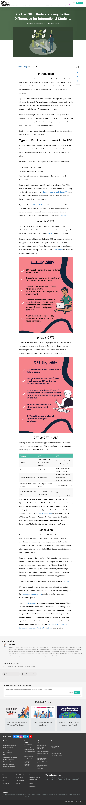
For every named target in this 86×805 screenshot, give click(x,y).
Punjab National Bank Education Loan (42, 759)
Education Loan (41, 743)
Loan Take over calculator (54, 750)
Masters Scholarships (8, 759)
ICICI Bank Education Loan (42, 766)
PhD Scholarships (7, 761)
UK (58, 624)
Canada (53, 624)
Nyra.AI (68, 5)
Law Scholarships (7, 752)
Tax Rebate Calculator (56, 753)
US (48, 624)
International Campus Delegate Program (34, 778)
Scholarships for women (9, 766)
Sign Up (71, 692)
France (50, 628)
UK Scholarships (28, 747)
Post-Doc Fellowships (8, 764)
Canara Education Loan (42, 753)
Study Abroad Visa (32, 23)
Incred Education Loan (42, 756)
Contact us (5, 789)
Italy (34, 628)
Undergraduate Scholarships (10, 757)
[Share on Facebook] (77, 76)
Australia (64, 624)
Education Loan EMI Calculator (55, 743)
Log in (73, 2)
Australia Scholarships (29, 751)
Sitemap (18, 783)
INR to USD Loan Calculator (55, 747)
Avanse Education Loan (43, 751)
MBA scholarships (7, 754)
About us (5, 777)
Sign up (80, 2)
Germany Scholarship (29, 749)
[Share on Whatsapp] (78, 81)
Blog (4, 780)
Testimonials (6, 783)
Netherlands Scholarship (27, 765)
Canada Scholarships (29, 754)
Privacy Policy (19, 777)
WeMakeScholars (29, 603)
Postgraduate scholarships (9, 769)
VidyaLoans (40, 768)
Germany (22, 628)
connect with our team (44, 513)
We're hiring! (5, 774)
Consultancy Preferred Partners (34, 782)
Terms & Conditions (21, 774)
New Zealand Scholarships (27, 762)
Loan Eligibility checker (56, 755)
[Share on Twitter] (78, 72)
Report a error (32, 786)
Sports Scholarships (8, 747)
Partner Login (32, 774)
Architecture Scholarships (9, 745)
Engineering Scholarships (9, 750)
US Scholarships (28, 744)
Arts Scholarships (7, 743)
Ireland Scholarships (29, 756)
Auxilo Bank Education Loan (42, 762)
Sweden (29, 628)
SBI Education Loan (41, 745)
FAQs (4, 786)
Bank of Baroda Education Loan (41, 748)
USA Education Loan (12, 674)
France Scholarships (29, 758)
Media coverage (20, 780)
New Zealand (42, 628)
